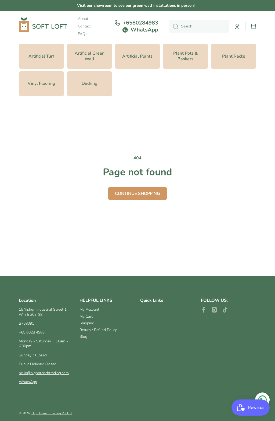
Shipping (86, 323)
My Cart (86, 316)
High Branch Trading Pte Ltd (51, 413)
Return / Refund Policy (98, 329)
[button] (253, 26)
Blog (83, 336)
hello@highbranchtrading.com (44, 373)
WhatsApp (28, 381)
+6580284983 (140, 22)
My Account (89, 309)
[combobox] (199, 26)
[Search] (173, 26)
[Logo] (43, 26)
